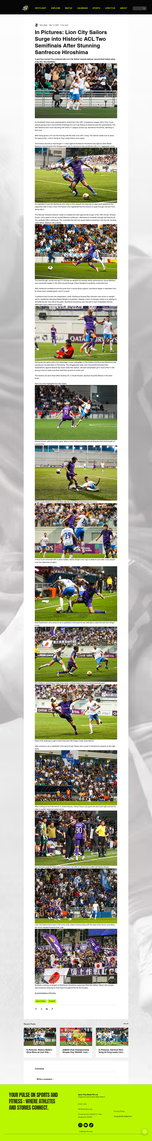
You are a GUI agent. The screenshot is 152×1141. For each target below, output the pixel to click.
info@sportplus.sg (85, 1109)
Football (52, 1001)
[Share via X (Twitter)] (41, 1009)
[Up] (144, 1131)
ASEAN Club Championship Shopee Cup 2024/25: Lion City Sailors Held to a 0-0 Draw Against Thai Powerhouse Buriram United (76, 1051)
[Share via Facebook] (36, 1009)
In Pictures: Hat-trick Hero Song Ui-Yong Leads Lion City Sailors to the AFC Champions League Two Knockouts (111, 1051)
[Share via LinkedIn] (47, 1009)
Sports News (40, 1001)
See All (125, 1023)
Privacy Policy (119, 1111)
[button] (38, 8)
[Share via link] (52, 1009)
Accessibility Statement (123, 1116)
